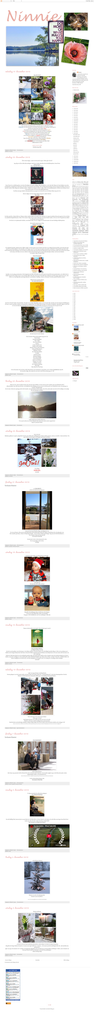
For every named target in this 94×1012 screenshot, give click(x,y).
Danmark (79, 194)
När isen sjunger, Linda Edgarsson (78, 275)
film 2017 (75, 196)
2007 (75, 163)
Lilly (73, 205)
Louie (85, 205)
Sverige (86, 220)
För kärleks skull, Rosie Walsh (79, 286)
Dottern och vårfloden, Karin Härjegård (79, 252)
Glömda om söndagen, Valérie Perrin (80, 267)
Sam (83, 217)
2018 (75, 122)
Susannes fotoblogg (78, 360)
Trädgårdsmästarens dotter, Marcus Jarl (79, 258)
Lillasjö (84, 203)
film (10, 375)
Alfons (73, 181)
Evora (86, 194)
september (75, 139)
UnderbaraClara (77, 342)
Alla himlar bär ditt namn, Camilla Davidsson (80, 261)
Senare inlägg (8, 960)
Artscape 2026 (77, 361)
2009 (75, 159)
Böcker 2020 (79, 188)
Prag (82, 214)
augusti (75, 141)
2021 (75, 117)
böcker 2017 (74, 187)
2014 (75, 129)
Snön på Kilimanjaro (37, 349)
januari (75, 153)
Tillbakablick (83, 222)
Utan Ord (85, 226)
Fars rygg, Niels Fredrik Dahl (79, 284)
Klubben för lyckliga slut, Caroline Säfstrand (78, 243)
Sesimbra (85, 218)
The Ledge (37, 340)
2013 (75, 131)
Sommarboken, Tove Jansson (80, 268)
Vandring (74, 229)
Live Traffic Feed (13, 970)
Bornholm (79, 184)
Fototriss (83, 198)
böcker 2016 (84, 186)
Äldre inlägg (66, 960)
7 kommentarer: (20, 475)
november (75, 136)
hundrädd (79, 202)
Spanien (10, 546)
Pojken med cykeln (37, 346)
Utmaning (74, 227)
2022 (75, 115)
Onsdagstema (85, 210)
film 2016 (86, 195)
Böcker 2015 (78, 186)
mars (74, 150)
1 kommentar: (19, 425)
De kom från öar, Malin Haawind (80, 246)
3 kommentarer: (20, 150)
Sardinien (74, 218)
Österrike (86, 234)
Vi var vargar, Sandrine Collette (80, 253)
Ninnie (79, 72)
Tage (81, 221)
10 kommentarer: (20, 545)
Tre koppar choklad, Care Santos (80, 249)
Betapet (75, 380)
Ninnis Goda (76, 90)
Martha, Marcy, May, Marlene (37, 347)
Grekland (82, 200)
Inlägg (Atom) (16, 962)
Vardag (83, 229)
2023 (75, 113)
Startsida (37, 960)
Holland (74, 202)
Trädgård (82, 225)
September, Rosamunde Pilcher (80, 241)
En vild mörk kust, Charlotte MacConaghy (79, 277)
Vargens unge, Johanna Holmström (78, 272)
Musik (82, 207)
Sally (76, 217)
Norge (87, 208)
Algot (85, 181)
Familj (74, 195)
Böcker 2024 (80, 191)
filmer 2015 (75, 198)
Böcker (10, 663)
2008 (75, 161)
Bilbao (83, 182)
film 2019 (85, 196)
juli (74, 143)
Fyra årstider (77, 354)
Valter (83, 227)
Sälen (76, 221)
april (74, 148)
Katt (73, 203)
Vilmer (10, 619)
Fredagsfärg (85, 199)
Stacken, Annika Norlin (78, 248)
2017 (75, 124)
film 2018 (80, 196)
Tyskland (74, 226)
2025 (75, 110)
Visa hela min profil (76, 84)
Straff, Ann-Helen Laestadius (79, 263)
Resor (10, 784)
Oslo (80, 212)
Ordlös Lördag (78, 211)
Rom (87, 215)
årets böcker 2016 (79, 234)
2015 (75, 128)
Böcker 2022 (79, 190)
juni (74, 145)
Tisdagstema (75, 224)
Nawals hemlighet (37, 339)
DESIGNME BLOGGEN (79, 345)
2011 (75, 156)
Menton (77, 207)
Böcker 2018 (81, 187)
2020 (75, 119)
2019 (75, 120)
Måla (87, 207)
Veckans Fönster (10, 486)
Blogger (52, 1008)
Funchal (76, 200)
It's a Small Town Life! (79, 325)
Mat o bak (79, 206)
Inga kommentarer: (21, 727)
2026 (75, 108)
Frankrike (75, 199)
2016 (75, 126)
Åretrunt (11, 151)
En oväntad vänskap (37, 364)
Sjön (73, 219)
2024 (75, 112)
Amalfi (78, 182)
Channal (76, 333)
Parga (83, 212)
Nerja (83, 208)
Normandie (76, 210)
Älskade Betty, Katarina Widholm (80, 264)
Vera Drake (37, 338)
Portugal (76, 214)
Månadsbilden (77, 208)
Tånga (79, 226)
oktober (75, 138)
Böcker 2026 (80, 192)
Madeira (74, 206)
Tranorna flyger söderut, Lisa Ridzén (80, 280)
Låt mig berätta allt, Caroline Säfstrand (79, 283)
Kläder (78, 203)
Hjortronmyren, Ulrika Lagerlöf (80, 287)
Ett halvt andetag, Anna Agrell (80, 270)
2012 (75, 133)
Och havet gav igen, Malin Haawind (79, 256)
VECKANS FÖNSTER (37, 536)
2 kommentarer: (20, 617)
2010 (75, 157)
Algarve (79, 181)
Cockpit (37, 353)
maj (74, 146)
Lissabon (80, 205)
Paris (87, 212)
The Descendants (37, 342)
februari (75, 152)
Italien (84, 202)
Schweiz (80, 218)
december (75, 134)
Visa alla (87, 356)
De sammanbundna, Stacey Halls (80, 245)
